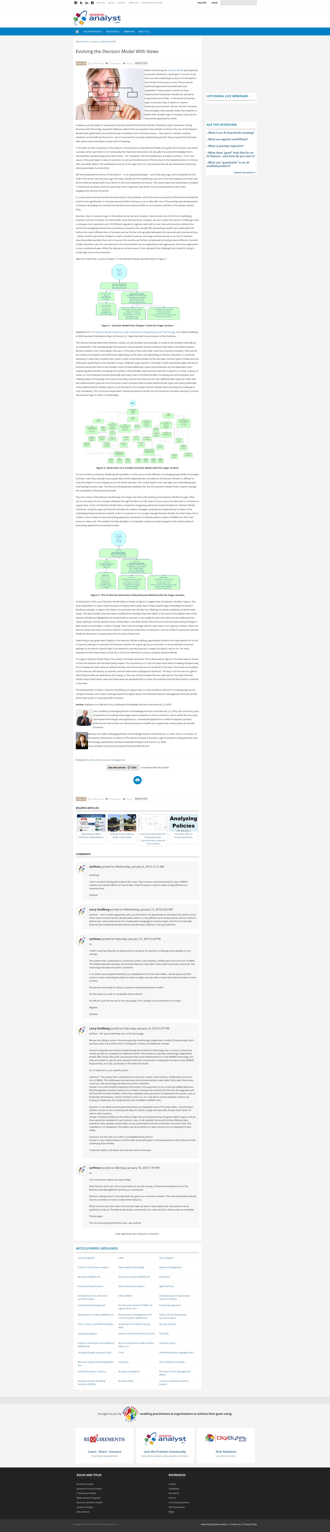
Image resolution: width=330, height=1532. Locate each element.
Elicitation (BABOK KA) (89, 1276)
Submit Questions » (245, 172)
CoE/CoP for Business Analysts (93, 1267)
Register (202, 2)
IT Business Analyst (86, 1493)
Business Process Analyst (89, 1488)
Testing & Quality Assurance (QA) (94, 1352)
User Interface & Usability (172, 1361)
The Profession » (93, 31)
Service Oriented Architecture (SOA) (136, 1333)
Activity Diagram (86, 1257)
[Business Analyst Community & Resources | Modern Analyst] (97, 17)
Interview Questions (152, 3)
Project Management (170, 1305)
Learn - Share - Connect (104, 1452)
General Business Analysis (131, 1286)
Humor (121, 3)
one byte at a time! (225, 1455)
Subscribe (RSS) (108, 41)
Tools (121, 1352)
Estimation (164, 1276)
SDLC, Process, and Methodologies (95, 1324)
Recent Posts (82, 41)
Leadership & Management (92, 1305)
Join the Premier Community (165, 1452)
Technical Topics (167, 1343)
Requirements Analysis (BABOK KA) (95, 1314)
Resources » (113, 31)
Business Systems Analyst (90, 1502)
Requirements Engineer (89, 1497)
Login (214, 2)
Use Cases (123, 1361)
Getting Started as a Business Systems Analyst (92, 1297)
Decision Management (113, 759)
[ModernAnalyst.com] (165, 1438)
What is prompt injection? (226, 146)
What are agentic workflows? (228, 139)
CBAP (121, 1257)
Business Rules (93, 759)
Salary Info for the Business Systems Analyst (173, 1316)
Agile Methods (166, 1286)
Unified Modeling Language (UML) (176, 1352)
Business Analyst (85, 1484)
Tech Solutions (226, 1452)
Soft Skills (164, 1333)
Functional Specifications (90, 1286)
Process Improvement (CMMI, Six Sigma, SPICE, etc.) (135, 1307)
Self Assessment (177, 1507)
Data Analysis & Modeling (131, 1267)
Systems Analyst (85, 1507)
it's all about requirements (104, 1455)
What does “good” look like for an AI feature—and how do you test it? (231, 154)
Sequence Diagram (87, 1333)
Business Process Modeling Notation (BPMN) (91, 1382)
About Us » (144, 31)
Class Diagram (166, 1257)
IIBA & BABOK (125, 1295)
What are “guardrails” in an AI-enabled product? (228, 164)
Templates (134, 3)
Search (94, 41)
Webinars (129, 31)
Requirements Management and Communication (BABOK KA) (135, 1316)
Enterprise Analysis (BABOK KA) (134, 1276)
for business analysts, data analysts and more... (165, 1455)
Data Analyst (83, 1511)
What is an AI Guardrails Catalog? (231, 133)
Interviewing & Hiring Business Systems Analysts (174, 1297)
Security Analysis (167, 1324)
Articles (101, 3)
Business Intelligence (129, 1371)
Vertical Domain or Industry (92, 1371)
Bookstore (174, 1493)
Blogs (111, 3)
